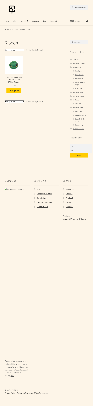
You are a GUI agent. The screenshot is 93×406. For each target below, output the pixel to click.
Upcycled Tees (78, 92)
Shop (15, 21)
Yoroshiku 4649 (42, 207)
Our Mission (41, 198)
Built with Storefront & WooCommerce (32, 393)
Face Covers (79, 75)
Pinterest (69, 207)
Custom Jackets (78, 129)
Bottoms (76, 100)
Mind (12, 376)
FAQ (38, 189)
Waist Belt (78, 88)
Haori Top (78, 111)
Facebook (69, 198)
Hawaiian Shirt (80, 115)
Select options (14, 91)
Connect (53, 21)
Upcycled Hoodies (79, 63)
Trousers (78, 104)
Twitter (69, 202)
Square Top (79, 125)
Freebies (76, 59)
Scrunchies (79, 79)
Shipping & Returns (44, 193)
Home (7, 21)
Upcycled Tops (78, 107)
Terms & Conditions (44, 202)
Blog (44, 21)
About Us (24, 21)
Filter (79, 155)
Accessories (77, 67)
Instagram (70, 189)
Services (35, 21)
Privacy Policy (10, 393)
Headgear (78, 71)
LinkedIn (69, 193)
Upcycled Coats (78, 96)
